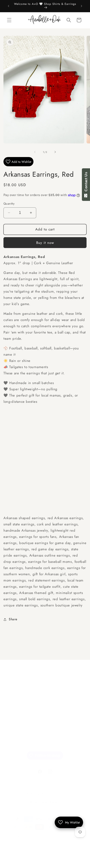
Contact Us (86, 183)
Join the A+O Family (24, 689)
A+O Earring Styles (23, 710)
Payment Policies (22, 741)
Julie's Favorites (20, 699)
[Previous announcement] (8, 6)
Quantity (9, 203)
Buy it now (45, 242)
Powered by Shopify (50, 837)
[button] (9, 20)
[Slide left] (35, 152)
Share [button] (13, 619)
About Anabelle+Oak (24, 720)
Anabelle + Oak (27, 837)
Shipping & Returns (23, 730)
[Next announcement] (81, 6)
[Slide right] (55, 152)
